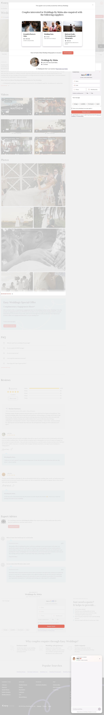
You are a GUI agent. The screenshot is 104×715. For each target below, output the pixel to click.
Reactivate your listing (62, 68)
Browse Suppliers (68, 52)
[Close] (92, 4)
